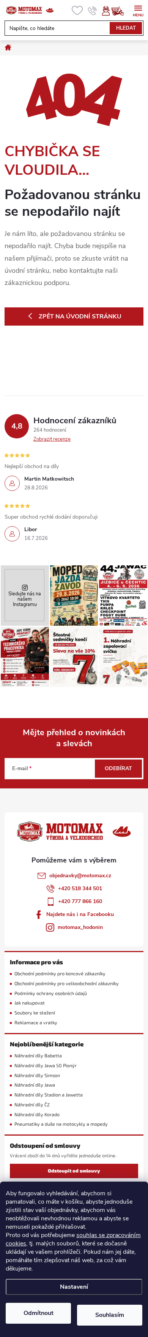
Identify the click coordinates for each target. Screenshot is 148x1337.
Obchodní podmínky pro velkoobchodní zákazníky (66, 983)
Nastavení (74, 1287)
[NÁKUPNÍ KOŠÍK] (121, 11)
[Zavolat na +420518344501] (92, 11)
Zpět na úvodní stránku (80, 316)
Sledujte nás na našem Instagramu (24, 598)
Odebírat (118, 768)
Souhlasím (109, 1315)
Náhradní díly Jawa (34, 1085)
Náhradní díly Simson (37, 1075)
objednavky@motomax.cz (80, 875)
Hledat (126, 28)
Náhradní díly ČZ (32, 1105)
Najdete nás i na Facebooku (80, 914)
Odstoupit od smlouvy (74, 1171)
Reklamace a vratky (35, 1022)
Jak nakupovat (29, 1003)
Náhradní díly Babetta (38, 1056)
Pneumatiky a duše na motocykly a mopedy (61, 1124)
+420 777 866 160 (80, 901)
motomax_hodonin (80, 927)
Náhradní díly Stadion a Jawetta (48, 1095)
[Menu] (138, 10)
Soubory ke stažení (34, 1013)
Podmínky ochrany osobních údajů (50, 993)
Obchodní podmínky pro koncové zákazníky (59, 973)
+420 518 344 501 (80, 888)
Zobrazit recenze (52, 439)
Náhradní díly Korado (37, 1114)
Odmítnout (39, 1313)
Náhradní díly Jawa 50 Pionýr (45, 1065)
